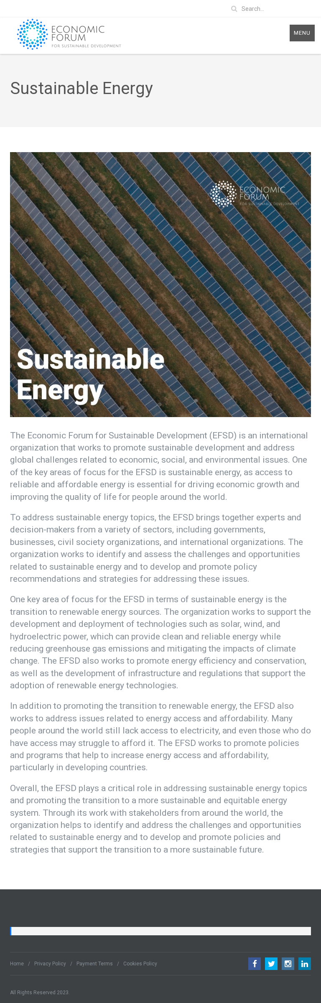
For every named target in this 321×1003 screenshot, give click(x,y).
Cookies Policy (140, 964)
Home (17, 964)
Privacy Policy (50, 964)
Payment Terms (94, 964)
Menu (302, 33)
